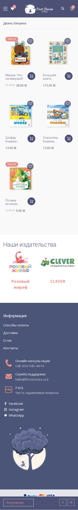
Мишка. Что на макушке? (14, 77)
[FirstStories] (39, 8)
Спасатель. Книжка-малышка (51, 141)
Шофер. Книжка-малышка (12, 141)
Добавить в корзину (31, 76)
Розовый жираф (20, 284)
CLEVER (57, 281)
